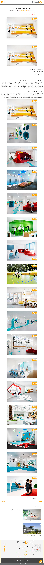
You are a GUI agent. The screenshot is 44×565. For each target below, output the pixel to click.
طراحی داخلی (19, 552)
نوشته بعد (3, 501)
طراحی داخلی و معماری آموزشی (23, 10)
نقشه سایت (25, 554)
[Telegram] (4, 549)
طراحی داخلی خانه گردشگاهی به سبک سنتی (13, 510)
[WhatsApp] (4, 551)
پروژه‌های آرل (25, 557)
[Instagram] (4, 544)
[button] (4, 2)
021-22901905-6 (31, 550)
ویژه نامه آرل (25, 555)
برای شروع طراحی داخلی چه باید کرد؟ (34, 520)
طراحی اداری (19, 555)
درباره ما (25, 551)
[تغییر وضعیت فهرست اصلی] (2, 2)
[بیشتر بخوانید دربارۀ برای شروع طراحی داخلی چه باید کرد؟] (32, 514)
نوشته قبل (41, 501)
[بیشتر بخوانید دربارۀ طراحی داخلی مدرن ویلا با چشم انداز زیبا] (32, 528)
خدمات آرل (18, 556)
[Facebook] (4, 546)
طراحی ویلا (18, 553)
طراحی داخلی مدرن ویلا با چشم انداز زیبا (34, 535)
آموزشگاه (19, 10)
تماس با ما (25, 553)
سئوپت (15, 560)
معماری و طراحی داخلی (30, 10)
